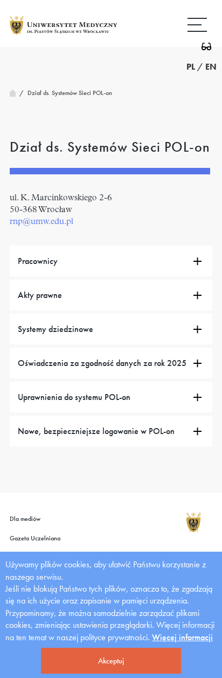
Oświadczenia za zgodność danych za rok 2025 (102, 363)
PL (190, 66)
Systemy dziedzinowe (55, 329)
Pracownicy (38, 261)
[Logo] (63, 33)
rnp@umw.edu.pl (41, 222)
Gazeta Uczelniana (35, 538)
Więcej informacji (182, 637)
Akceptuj (111, 661)
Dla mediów (25, 518)
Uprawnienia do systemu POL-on (74, 397)
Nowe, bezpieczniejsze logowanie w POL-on (96, 431)
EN (211, 66)
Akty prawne (40, 295)
